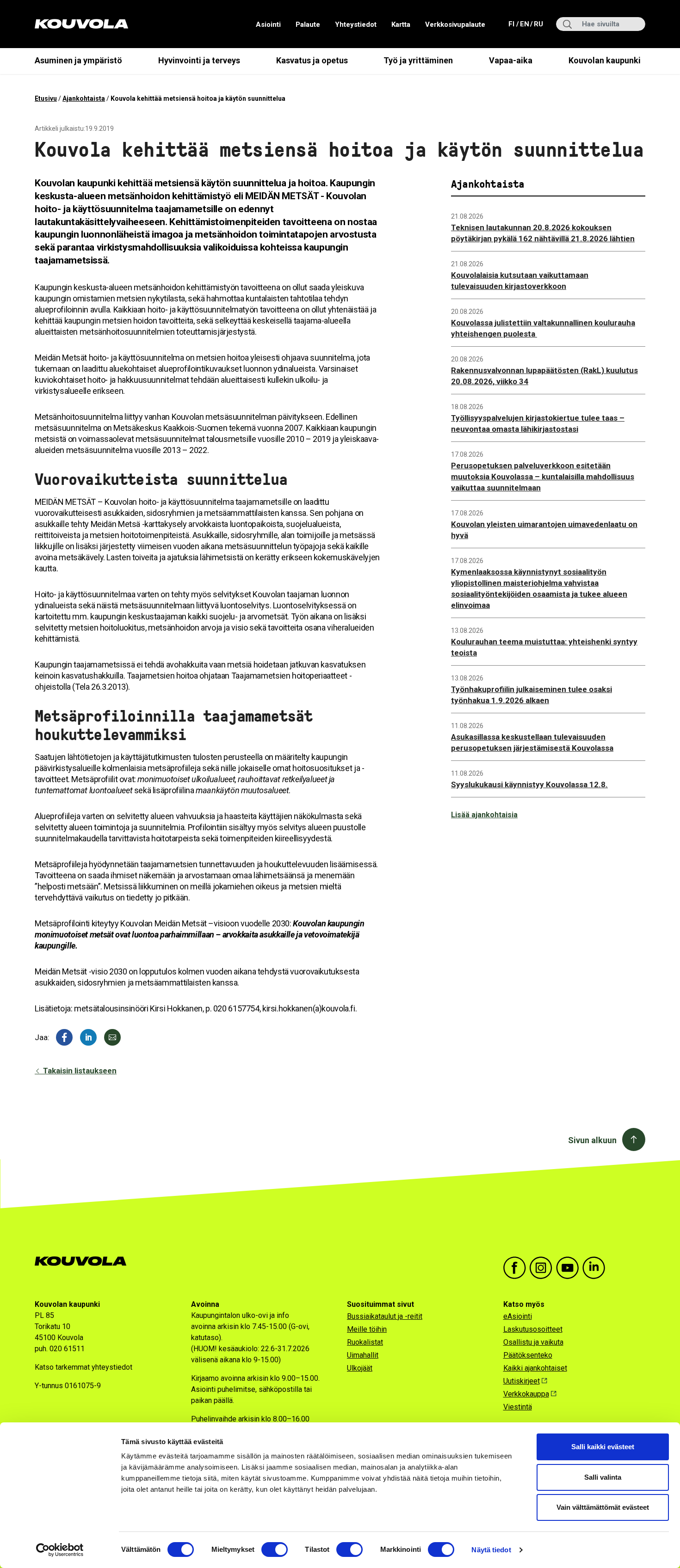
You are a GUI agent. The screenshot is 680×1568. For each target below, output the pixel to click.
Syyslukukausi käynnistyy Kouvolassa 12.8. (529, 784)
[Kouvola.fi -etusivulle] (84, 1261)
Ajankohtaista (83, 98)
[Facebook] (64, 1037)
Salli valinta (602, 1477)
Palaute (308, 24)
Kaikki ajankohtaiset (535, 1368)
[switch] (274, 1549)
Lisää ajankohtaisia (484, 814)
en (524, 23)
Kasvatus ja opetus (312, 60)
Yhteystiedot (356, 24)
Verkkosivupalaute (455, 24)
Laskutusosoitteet (533, 1329)
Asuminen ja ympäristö (78, 60)
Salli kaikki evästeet (602, 1447)
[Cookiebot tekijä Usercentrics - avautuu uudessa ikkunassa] (59, 1550)
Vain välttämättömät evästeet (602, 1507)
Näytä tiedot (491, 1550)
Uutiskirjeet (521, 1381)
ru (538, 23)
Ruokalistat (365, 1342)
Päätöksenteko (527, 1355)
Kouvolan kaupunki (605, 60)
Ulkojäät (359, 1368)
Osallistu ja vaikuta (533, 1342)
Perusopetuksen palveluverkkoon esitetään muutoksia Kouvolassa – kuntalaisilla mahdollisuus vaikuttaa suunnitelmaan (542, 476)
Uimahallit (362, 1355)
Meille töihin (367, 1329)
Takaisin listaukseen (79, 1070)
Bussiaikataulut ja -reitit (384, 1316)
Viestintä (517, 1407)
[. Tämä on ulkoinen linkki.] (88, 1037)
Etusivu (46, 98)
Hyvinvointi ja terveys (199, 60)
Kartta (400, 24)
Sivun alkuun (592, 1140)
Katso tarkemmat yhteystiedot (83, 1367)
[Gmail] (112, 1037)
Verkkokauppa (526, 1394)
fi (512, 23)
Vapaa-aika (510, 60)
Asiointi (268, 24)
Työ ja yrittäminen (418, 60)
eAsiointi (517, 1316)
